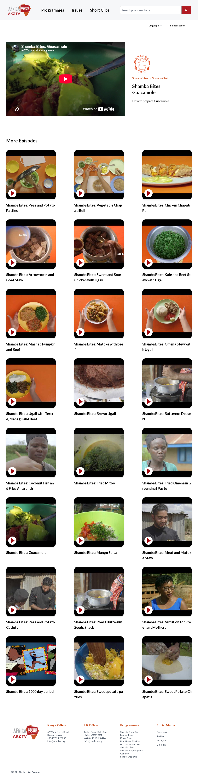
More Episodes (22, 140)
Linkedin (161, 744)
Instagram (162, 740)
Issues (77, 10)
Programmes (52, 10)
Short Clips (99, 10)
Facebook (162, 732)
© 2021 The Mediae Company (26, 772)
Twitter (160, 736)
